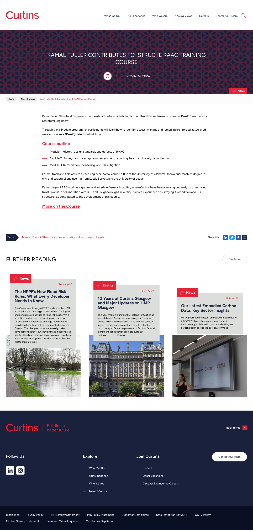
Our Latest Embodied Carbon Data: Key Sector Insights (208, 308)
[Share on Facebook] (238, 237)
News (241, 90)
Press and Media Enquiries (62, 521)
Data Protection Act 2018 (171, 514)
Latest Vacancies (153, 475)
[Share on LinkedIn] (225, 237)
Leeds (100, 237)
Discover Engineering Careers (161, 483)
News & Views (183, 16)
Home (11, 99)
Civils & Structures (44, 237)
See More (235, 259)
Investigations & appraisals (76, 237)
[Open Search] (243, 16)
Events (108, 285)
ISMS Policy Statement (65, 514)
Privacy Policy (35, 514)
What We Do (112, 16)
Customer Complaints (135, 514)
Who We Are (160, 16)
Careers (204, 16)
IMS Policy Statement (100, 514)
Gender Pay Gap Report (100, 521)
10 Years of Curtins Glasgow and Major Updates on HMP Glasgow (124, 303)
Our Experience (135, 16)
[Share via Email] (244, 237)
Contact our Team (226, 16)
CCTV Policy (203, 514)
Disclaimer (12, 514)
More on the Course (61, 206)
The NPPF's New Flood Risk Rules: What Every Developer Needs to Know (42, 296)
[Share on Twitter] (232, 237)
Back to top (233, 427)
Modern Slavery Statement (22, 521)
